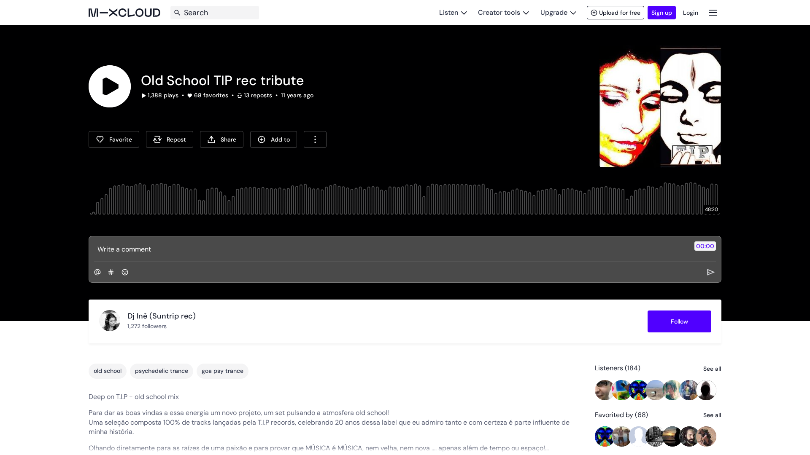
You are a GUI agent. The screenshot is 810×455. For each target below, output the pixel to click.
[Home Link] (124, 12)
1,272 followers (147, 326)
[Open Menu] (713, 12)
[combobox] (315, 139)
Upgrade (553, 12)
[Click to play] (110, 86)
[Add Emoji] (125, 272)
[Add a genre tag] (111, 272)
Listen (448, 12)
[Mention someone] (97, 272)
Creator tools (499, 12)
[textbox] (391, 249)
